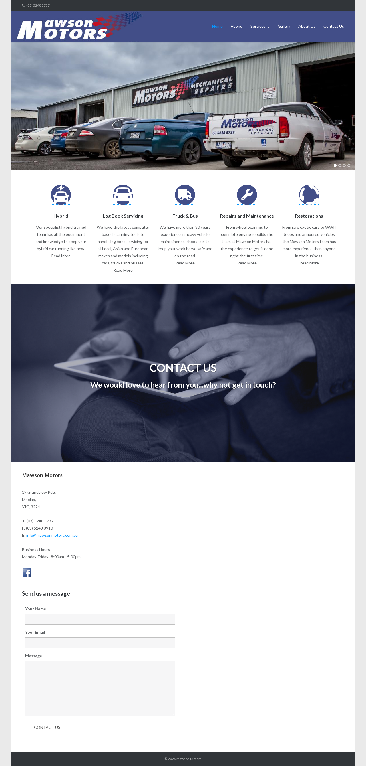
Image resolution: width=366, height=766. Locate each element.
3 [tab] (344, 165)
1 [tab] (335, 165)
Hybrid (236, 26)
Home (217, 26)
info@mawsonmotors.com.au (52, 535)
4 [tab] (348, 165)
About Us (306, 26)
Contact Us (333, 26)
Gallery (284, 26)
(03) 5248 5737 (38, 5)
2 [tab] (339, 165)
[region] (183, 106)
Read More (61, 255)
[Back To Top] (352, 752)
